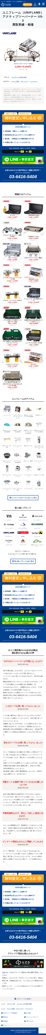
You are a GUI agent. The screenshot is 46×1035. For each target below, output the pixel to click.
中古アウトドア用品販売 (10, 1013)
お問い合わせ (29, 1021)
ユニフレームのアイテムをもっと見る (24, 497)
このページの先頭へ (24, 999)
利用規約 (5, 1021)
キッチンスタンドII (17, 446)
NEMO (23, 536)
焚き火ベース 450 (39, 475)
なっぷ (5, 1025)
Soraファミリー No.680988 (7, 431)
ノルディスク (8, 544)
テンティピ (37, 536)
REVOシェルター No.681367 (17, 431)
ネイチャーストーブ (39, 461)
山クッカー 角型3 (28, 461)
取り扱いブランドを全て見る (24, 561)
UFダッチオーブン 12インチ (7, 461)
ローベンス (23, 544)
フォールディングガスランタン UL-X (39, 447)
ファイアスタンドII (28, 475)
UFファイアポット (7, 475)
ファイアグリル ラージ (7, 489)
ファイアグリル (28, 488)
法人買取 (28, 1013)
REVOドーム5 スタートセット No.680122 (28, 432)
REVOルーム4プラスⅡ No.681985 (28, 416)
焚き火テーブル (28, 445)
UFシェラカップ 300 (17, 489)
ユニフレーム (8, 536)
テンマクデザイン (23, 528)
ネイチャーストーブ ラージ (17, 475)
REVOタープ (39, 415)
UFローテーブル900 (7, 446)
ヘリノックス (8, 528)
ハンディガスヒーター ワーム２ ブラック (17, 417)
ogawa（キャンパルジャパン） (37, 545)
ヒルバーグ (37, 528)
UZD (3, 972)
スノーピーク (37, 520)
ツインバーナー (7, 415)
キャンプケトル (39, 488)
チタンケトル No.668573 (17, 461)
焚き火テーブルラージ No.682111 (39, 431)
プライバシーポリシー (32, 1017)
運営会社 (5, 1017)
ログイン (39, 5)
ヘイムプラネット (23, 520)
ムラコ (9, 520)
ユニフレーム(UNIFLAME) (19, 77)
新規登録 (35, 5)
